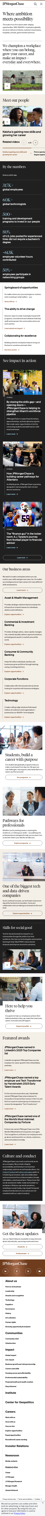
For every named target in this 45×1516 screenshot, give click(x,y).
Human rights (10, 1322)
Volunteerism (10, 1343)
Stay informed (10, 1386)
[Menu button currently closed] (41, 4)
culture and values (25, 1172)
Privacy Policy (19, 1513)
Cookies (37, 1499)
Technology (9, 1300)
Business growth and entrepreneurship (20, 1364)
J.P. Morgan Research (13, 1481)
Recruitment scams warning (16, 1439)
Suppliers (9, 1304)
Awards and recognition (14, 1295)
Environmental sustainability (16, 1377)
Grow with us (10, 1422)
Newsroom (12, 1455)
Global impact (10, 1355)
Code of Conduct (9, 1172)
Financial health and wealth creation (19, 1382)
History (8, 1313)
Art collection (10, 1318)
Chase (7, 1472)
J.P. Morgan (9, 1477)
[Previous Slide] (24, 142)
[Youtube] (39, 1271)
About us (11, 1281)
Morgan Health (11, 1486)
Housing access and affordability (18, 1373)
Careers (10, 1411)
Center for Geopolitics (19, 1402)
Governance (10, 1309)
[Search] (35, 4)
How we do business (13, 1287)
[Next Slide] (35, 142)
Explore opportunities (13, 1431)
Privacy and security (9, 1499)
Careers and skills (12, 1368)
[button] (43, 1503)
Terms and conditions (25, 1499)
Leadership (9, 1291)
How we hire (10, 1426)
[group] (17, 153)
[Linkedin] (5, 1271)
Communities (13, 1333)
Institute (10, 1392)
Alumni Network (11, 1490)
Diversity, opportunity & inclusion (18, 1326)
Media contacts (11, 1461)
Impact (9, 1349)
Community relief (12, 1339)
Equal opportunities (13, 1435)
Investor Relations (17, 1446)
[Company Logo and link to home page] (13, 5)
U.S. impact (9, 1360)
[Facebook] (17, 1271)
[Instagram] (28, 1271)
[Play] (7, 86)
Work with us (10, 1417)
